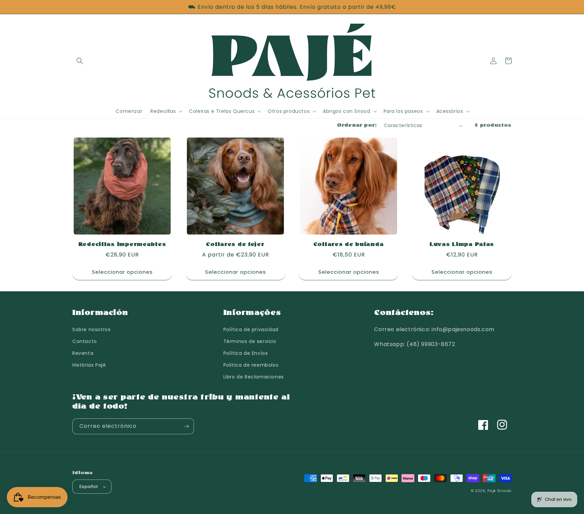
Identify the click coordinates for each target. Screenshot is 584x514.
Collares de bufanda (349, 244)
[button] (79, 60)
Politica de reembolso (251, 365)
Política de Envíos (245, 353)
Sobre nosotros (91, 329)
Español (88, 486)
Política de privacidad (250, 329)
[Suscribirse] (186, 426)
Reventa (82, 353)
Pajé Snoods (499, 490)
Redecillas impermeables (122, 244)
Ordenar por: (357, 125)
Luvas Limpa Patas (462, 244)
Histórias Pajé (89, 365)
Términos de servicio (249, 341)
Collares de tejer (235, 244)
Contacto (84, 341)
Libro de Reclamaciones (253, 376)
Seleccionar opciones (122, 271)
